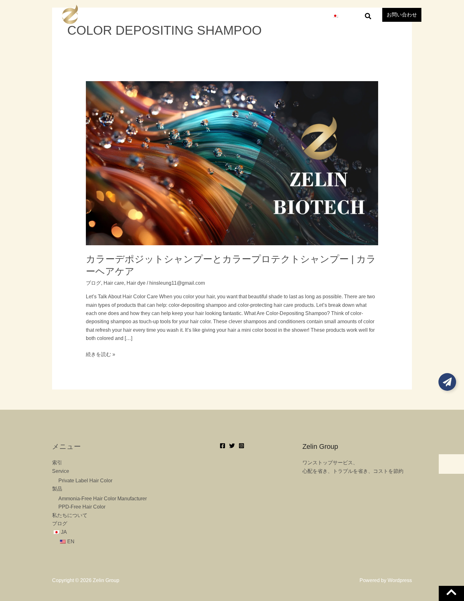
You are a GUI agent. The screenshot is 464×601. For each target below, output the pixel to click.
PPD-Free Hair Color (81, 506)
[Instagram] (241, 446)
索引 (185, 15)
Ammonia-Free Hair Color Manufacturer (102, 498)
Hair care (114, 283)
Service (211, 15)
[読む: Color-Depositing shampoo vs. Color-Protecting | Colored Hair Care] (232, 162)
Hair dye (136, 283)
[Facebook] (222, 446)
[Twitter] (232, 446)
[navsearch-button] (368, 15)
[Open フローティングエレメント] (447, 382)
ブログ (310, 15)
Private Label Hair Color (85, 480)
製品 (237, 15)
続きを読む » (100, 354)
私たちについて (272, 15)
